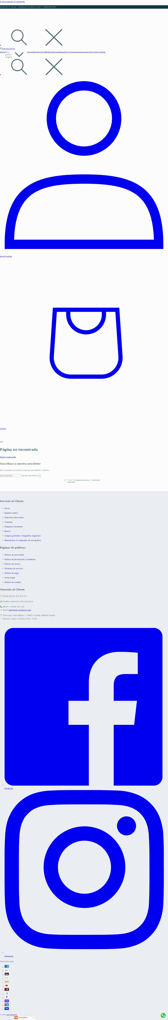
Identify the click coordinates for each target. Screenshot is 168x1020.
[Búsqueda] (84, 38)
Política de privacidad (14, 555)
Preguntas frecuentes (14, 527)
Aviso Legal (10, 578)
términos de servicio (82, 480)
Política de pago (12, 573)
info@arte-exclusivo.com (20, 610)
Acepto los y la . (84, 481)
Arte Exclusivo (11, 1015)
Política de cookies (13, 582)
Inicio (7, 508)
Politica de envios (12, 564)
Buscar (8, 531)
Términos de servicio (14, 568)
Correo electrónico (30, 475)
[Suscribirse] (40, 475)
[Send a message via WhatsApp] (163, 1015)
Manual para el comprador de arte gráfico (23, 540)
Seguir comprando (8, 457)
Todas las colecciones (14, 517)
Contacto (8, 522)
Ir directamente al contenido (12, 2)
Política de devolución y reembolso (20, 559)
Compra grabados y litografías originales (23, 536)
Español (22, 1017)
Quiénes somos (11, 513)
